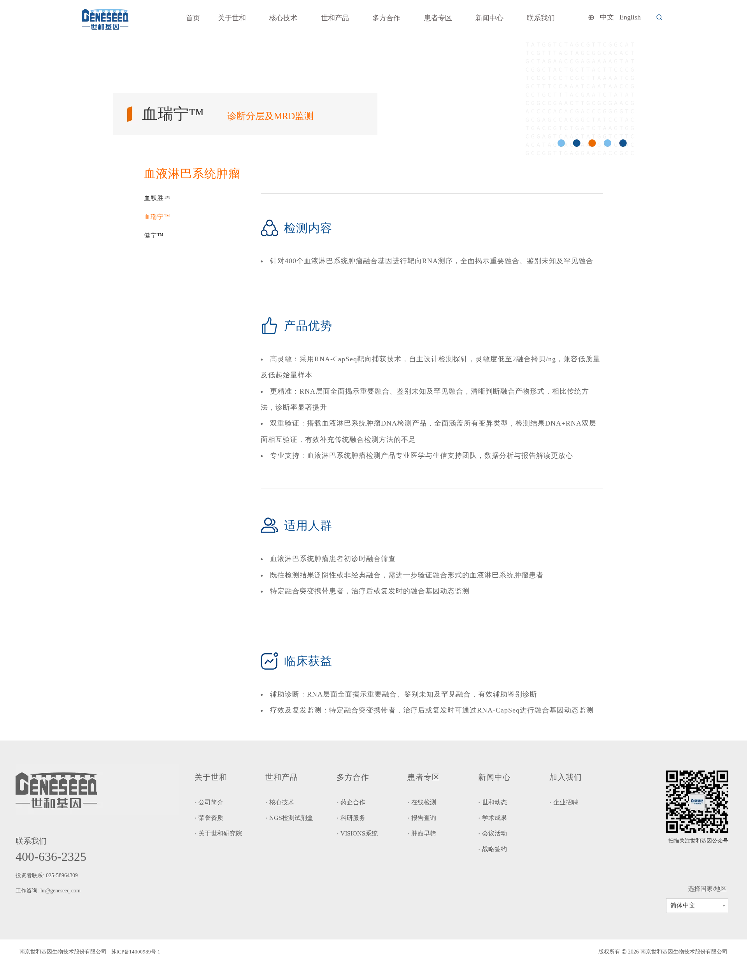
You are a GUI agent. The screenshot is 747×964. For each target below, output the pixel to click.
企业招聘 (565, 802)
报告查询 (423, 817)
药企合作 (352, 802)
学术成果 (494, 817)
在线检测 (423, 802)
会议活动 (494, 833)
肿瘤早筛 (423, 833)
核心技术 (281, 802)
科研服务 (352, 817)
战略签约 (494, 849)
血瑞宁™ (157, 216)
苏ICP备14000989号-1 (135, 952)
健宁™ (154, 235)
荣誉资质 (210, 817)
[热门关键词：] (659, 17)
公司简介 (210, 802)
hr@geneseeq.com (61, 891)
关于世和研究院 (220, 833)
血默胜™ (157, 198)
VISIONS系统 (359, 833)
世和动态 (494, 802)
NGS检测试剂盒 (291, 817)
